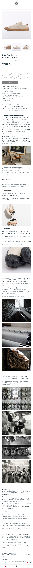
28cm (22, 77)
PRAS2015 (16, 60)
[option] (16, 25)
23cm (10, 74)
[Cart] (30, 4)
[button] (29, 562)
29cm (27, 77)
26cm (26, 74)
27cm (11, 77)
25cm (21, 74)
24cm (15, 74)
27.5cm (16, 77)
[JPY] (5, 566)
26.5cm (5, 77)
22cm (4, 74)
